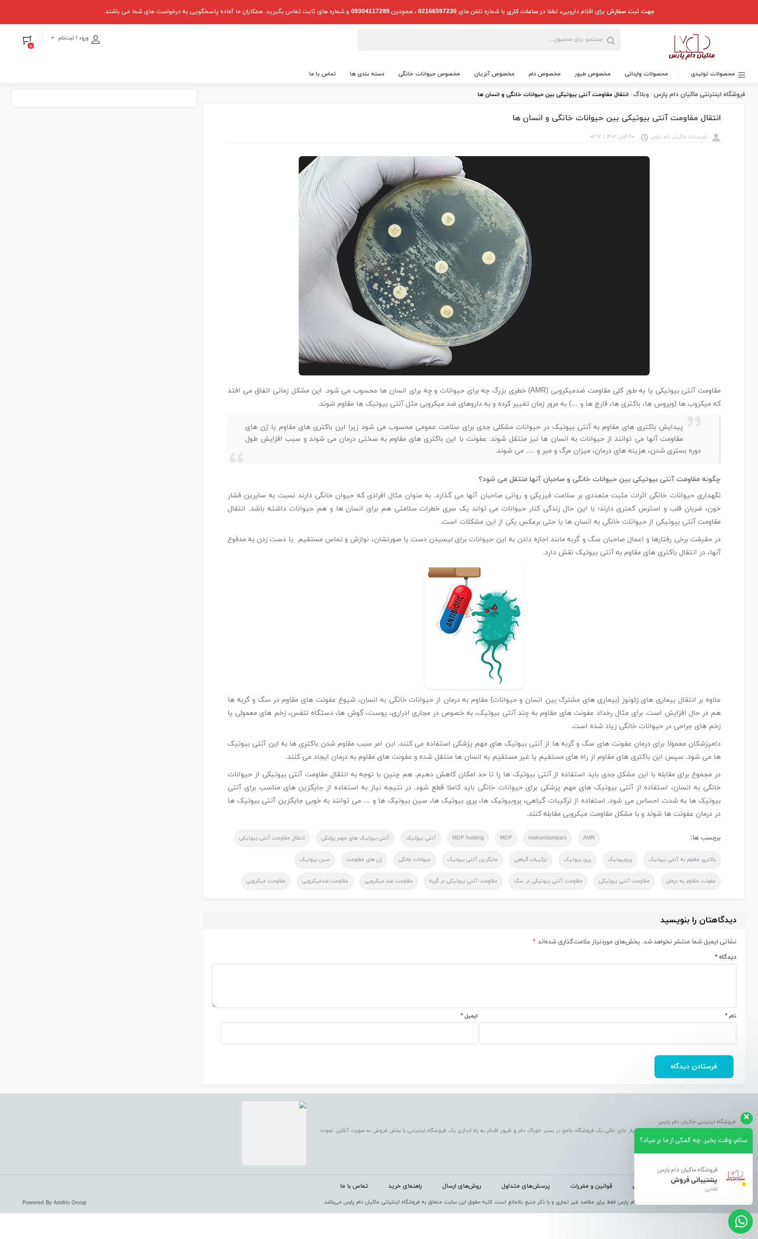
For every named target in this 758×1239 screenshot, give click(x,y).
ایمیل (469, 1016)
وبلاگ (641, 94)
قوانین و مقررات (591, 1186)
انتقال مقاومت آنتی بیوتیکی (272, 838)
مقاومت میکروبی (266, 881)
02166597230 (437, 11)
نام (731, 1016)
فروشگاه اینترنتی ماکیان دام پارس (699, 94)
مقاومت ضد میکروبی (389, 881)
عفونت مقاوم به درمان (691, 881)
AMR (589, 838)
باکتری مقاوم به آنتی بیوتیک (682, 859)
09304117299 (370, 11)
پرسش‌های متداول (525, 1186)
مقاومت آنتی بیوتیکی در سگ (548, 881)
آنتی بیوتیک (421, 838)
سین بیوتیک (315, 859)
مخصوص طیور (593, 74)
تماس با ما (322, 74)
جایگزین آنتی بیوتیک (472, 859)
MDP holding (468, 838)
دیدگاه (726, 957)
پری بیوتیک (577, 859)
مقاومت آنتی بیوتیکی (624, 881)
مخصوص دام (545, 74)
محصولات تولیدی (713, 74)
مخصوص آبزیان (494, 74)
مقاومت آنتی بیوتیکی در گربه (463, 881)
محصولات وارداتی (646, 74)
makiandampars (547, 838)
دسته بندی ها (367, 74)
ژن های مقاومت (364, 859)
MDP (506, 838)
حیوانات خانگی (414, 859)
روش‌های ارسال (461, 1186)
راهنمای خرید (405, 1186)
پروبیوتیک (620, 859)
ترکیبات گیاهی (530, 859)
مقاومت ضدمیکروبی (325, 881)
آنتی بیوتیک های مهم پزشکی (355, 838)
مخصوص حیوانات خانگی (429, 74)
